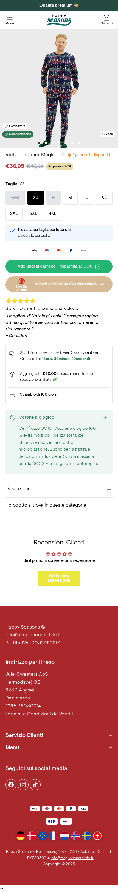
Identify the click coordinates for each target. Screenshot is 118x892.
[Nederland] (64, 835)
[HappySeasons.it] (59, 20)
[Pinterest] (23, 784)
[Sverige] (86, 835)
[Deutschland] (20, 835)
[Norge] (75, 835)
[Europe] (42, 835)
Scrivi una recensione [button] (59, 578)
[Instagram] (11, 784)
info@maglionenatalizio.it (33, 635)
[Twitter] (35, 784)
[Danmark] (31, 835)
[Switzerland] (97, 835)
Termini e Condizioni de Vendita (40, 714)
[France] (53, 835)
